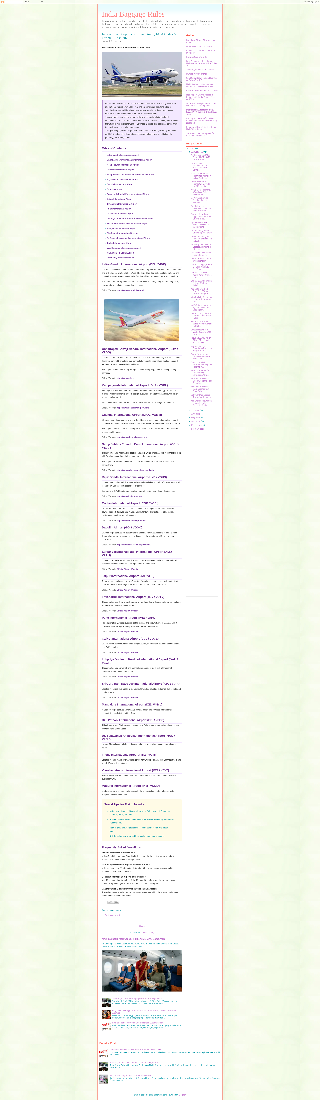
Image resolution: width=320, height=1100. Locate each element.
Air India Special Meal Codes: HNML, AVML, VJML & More (201, 157)
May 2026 (195, 418)
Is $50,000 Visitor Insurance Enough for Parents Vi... (201, 364)
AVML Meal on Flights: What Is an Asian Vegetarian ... (201, 192)
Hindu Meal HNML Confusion (199, 47)
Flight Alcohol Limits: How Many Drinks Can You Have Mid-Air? (200, 85)
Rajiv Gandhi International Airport (122, 179)
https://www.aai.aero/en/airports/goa (133, 545)
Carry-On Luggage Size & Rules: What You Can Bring (201, 267)
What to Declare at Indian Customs (202, 91)
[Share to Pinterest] (118, 902)
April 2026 (196, 421)
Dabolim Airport (114, 189)
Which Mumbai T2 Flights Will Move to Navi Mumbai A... (200, 184)
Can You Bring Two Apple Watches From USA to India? (201, 216)
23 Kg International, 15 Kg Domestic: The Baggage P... (201, 307)
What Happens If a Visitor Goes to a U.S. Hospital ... (201, 332)
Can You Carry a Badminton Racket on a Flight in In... (201, 348)
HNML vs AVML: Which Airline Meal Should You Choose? (201, 340)
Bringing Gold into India (196, 57)
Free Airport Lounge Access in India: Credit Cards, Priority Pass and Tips (200, 97)
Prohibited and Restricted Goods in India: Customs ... (201, 208)
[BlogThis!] (111, 902)
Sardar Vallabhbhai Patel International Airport (128, 194)
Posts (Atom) (148, 933)
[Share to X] (113, 902)
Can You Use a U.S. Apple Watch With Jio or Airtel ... (201, 275)
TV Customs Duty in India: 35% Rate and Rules (130, 1076)
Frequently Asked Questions (120, 258)
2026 (191, 149)
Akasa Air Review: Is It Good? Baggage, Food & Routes (201, 381)
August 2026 (197, 152)
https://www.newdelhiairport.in (131, 290)
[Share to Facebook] (115, 902)
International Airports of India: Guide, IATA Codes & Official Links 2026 (201, 112)
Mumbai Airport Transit (196, 74)
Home (142, 926)
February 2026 (198, 429)
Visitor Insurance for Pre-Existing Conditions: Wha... (200, 373)
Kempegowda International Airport (123, 165)
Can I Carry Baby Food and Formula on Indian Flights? (202, 79)
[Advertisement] (202, 475)
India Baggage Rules (133, 14)
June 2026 (196, 414)
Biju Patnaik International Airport (122, 233)
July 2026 (195, 410)
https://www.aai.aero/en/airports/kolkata (135, 470)
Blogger (182, 1095)
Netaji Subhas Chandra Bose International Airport (130, 175)
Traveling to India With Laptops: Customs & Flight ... (201, 247)
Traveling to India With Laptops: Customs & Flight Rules (137, 999)
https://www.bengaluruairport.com (133, 408)
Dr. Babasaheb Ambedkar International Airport (128, 238)
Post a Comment (112, 915)
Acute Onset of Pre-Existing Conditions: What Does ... (200, 356)
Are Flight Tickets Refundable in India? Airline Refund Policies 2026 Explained (201, 120)
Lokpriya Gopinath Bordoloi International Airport (130, 219)
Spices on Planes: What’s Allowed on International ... (200, 224)
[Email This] (108, 902)
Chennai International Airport (120, 170)
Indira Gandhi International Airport (123, 155)
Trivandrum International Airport (122, 204)
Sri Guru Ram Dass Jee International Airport (127, 223)
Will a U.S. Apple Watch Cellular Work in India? (201, 283)
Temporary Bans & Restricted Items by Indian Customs (201, 176)
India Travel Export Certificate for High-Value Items (201, 128)
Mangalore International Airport (121, 228)
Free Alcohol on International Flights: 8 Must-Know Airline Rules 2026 (201, 63)
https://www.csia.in (125, 378)
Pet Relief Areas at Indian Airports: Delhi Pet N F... (201, 324)
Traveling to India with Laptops (200, 70)
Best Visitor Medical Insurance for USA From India (200, 389)
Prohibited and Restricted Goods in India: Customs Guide (137, 1023)
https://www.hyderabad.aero (130, 496)
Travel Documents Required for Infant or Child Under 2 (200, 134)
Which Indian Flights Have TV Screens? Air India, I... (201, 239)
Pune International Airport (119, 209)
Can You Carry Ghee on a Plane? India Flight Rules (201, 315)
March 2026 (196, 425)
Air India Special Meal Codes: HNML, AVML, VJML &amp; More (133, 939)
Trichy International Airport (119, 243)
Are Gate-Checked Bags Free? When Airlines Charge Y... (200, 291)
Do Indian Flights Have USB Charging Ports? (201, 232)
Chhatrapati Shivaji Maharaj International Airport (129, 160)
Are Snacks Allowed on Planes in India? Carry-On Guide (201, 403)
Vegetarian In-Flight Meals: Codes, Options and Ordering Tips (201, 104)
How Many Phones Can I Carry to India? (201, 254)
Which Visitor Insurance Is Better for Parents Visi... (201, 299)
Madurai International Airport (120, 253)
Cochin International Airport (120, 184)
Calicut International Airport (120, 214)
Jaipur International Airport (119, 199)
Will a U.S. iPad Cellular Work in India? (201, 260)
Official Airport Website (127, 569)
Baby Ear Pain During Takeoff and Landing (201, 396)
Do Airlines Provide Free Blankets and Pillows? (200, 200)
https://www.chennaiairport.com (132, 437)
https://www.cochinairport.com (131, 520)
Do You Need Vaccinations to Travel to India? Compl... (199, 166)
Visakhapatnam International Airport (124, 248)
